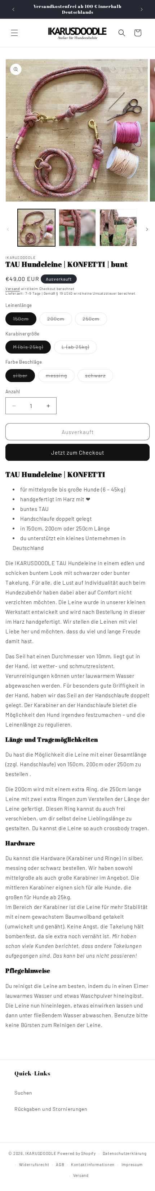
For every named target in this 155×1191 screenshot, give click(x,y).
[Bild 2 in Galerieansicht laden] (77, 228)
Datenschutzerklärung (125, 1153)
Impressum (132, 1164)
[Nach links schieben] (8, 229)
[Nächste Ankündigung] (142, 9)
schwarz (99, 377)
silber (24, 377)
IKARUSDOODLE (40, 1153)
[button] (14, 33)
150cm (24, 320)
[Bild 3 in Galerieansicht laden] (118, 228)
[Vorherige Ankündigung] (13, 9)
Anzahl (12, 391)
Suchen (23, 1093)
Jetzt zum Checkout (77, 452)
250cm (95, 320)
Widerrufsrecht (34, 1164)
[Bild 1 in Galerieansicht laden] (36, 228)
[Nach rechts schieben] (147, 229)
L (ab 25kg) (79, 348)
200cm (59, 320)
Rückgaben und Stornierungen (50, 1109)
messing (60, 377)
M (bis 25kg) (32, 348)
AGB (60, 1164)
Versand (12, 288)
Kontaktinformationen (93, 1164)
